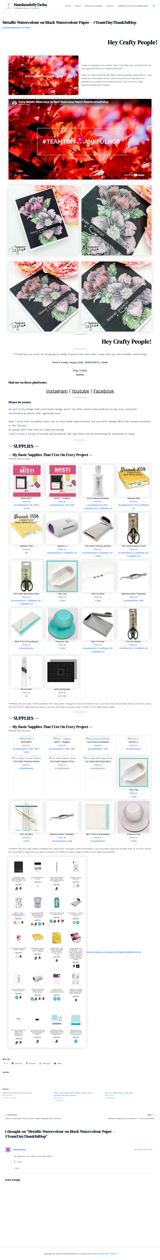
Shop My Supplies (93, 6)
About (78, 6)
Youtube (80, 391)
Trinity (26, 508)
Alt (31, 505)
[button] (154, 6)
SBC (64, 696)
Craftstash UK (90, 508)
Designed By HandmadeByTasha (133, 6)
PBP (31, 748)
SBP (36, 505)
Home (68, 6)
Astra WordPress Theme (104, 1253)
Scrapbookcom (21, 505)
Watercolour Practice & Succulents (17, 1093)
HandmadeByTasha (30, 4)
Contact (110, 6)
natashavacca (19, 1149)
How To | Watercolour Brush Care (119, 1093)
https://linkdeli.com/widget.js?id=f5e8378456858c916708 (114, 952)
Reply (17, 1168)
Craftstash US (105, 508)
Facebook (103, 391)
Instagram (57, 391)
